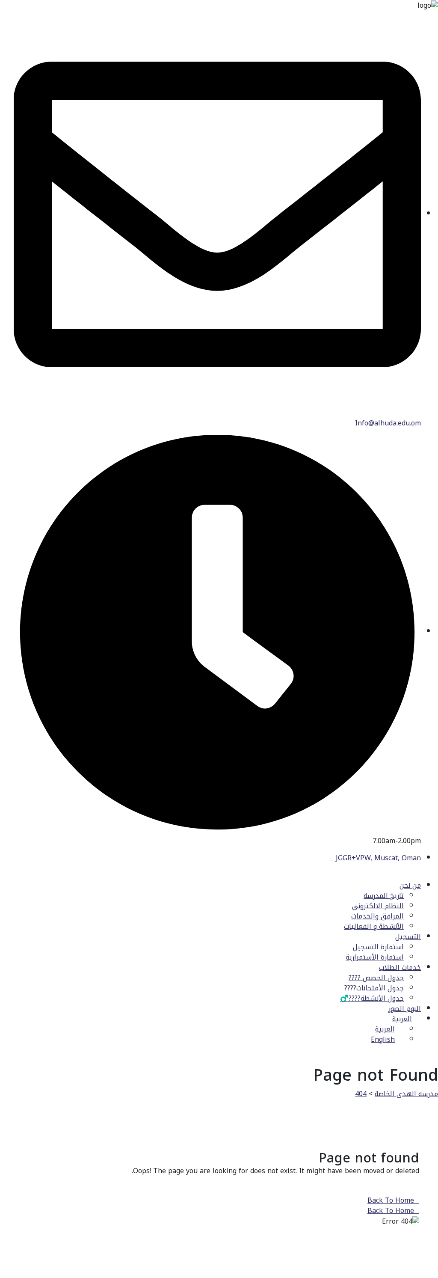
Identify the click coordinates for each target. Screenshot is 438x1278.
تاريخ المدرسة (384, 895)
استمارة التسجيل (378, 947)
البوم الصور (404, 1008)
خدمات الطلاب (400, 967)
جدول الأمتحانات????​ (374, 988)
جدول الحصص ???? (376, 977)
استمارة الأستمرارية (375, 957)
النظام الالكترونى (378, 905)
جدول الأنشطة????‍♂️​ (372, 998)
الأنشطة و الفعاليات (374, 926)
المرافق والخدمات (377, 916)
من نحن (410, 885)
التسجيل (408, 936)
